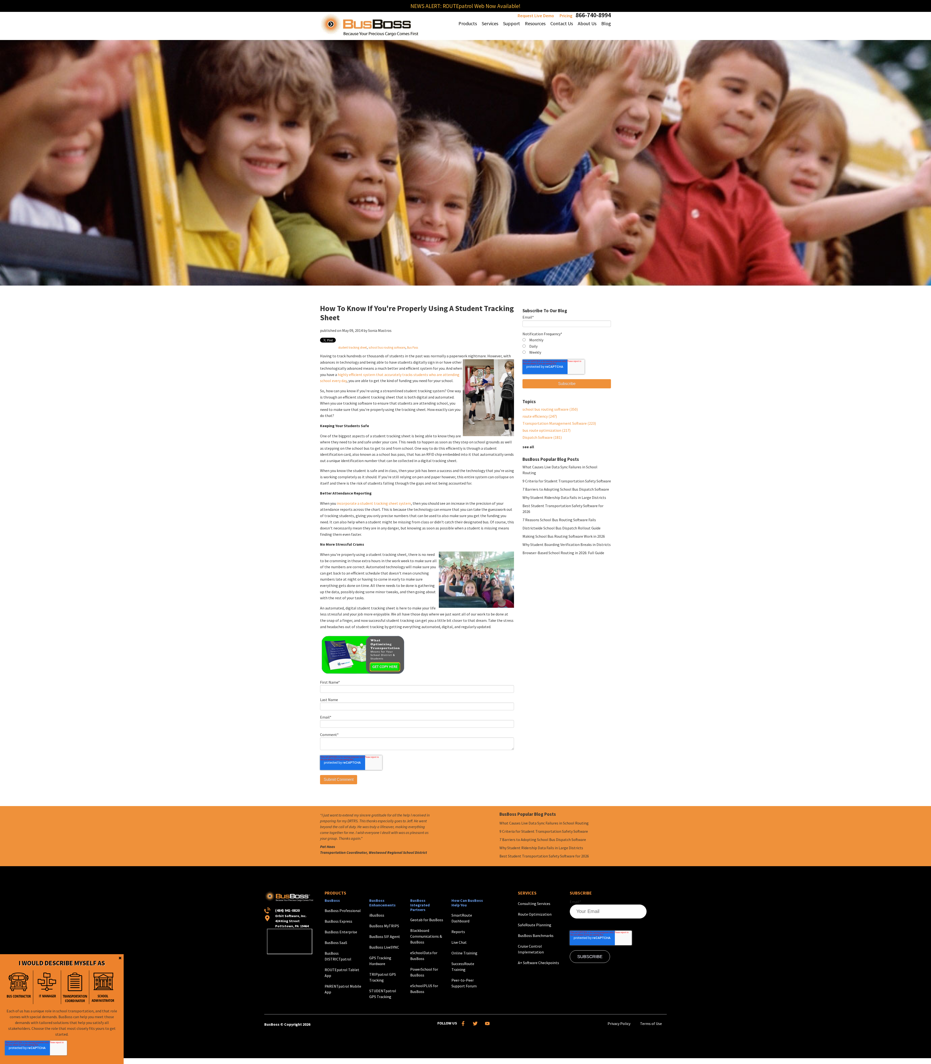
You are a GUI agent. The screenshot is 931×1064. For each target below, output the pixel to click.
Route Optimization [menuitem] (535, 914)
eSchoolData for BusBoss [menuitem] (423, 955)
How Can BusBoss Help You (467, 902)
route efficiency (539, 416)
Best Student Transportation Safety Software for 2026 (544, 856)
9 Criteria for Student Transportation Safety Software (566, 481)
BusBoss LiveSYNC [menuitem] (384, 947)
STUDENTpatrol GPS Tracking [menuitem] (382, 993)
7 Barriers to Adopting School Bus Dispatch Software (565, 489)
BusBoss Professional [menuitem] (343, 910)
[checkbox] (566, 346)
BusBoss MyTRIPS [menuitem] (384, 925)
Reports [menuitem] (458, 931)
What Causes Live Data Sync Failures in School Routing (544, 823)
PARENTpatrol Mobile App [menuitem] (343, 989)
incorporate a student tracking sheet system (374, 503)
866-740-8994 (593, 15)
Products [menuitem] (467, 23)
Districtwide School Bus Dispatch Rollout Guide (561, 528)
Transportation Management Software (559, 423)
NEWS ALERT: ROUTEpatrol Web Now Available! (465, 5)
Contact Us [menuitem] (561, 23)
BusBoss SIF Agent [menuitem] (384, 936)
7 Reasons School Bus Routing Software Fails (559, 519)
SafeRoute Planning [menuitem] (534, 924)
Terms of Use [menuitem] (651, 1023)
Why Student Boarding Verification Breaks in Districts (566, 544)
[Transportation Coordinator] (75, 987)
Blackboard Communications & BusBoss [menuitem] (426, 936)
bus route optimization (546, 430)
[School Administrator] (103, 987)
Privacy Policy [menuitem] (619, 1023)
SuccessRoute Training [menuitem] (462, 966)
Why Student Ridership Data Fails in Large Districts (564, 497)
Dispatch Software (542, 437)
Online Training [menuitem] (464, 953)
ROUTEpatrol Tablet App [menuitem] (342, 972)
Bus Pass (412, 347)
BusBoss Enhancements (382, 902)
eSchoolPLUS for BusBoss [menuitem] (424, 988)
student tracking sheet (352, 347)
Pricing (566, 15)
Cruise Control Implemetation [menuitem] (531, 949)
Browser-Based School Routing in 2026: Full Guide (563, 552)
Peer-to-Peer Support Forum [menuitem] (464, 983)
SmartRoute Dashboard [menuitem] (461, 918)
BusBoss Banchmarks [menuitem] (536, 935)
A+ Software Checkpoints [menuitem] (538, 962)
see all (528, 446)
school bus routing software (387, 347)
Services (527, 893)
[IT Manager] (47, 987)
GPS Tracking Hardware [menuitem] (380, 960)
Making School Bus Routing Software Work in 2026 (563, 536)
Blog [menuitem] (606, 23)
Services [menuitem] (490, 23)
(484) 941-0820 (287, 910)
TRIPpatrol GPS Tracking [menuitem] (382, 977)
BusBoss (332, 900)
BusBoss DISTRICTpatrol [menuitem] (338, 956)
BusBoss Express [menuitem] (338, 921)
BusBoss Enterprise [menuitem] (341, 931)
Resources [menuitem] (535, 23)
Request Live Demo (536, 15)
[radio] (566, 340)
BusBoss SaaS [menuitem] (336, 942)
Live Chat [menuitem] (459, 942)
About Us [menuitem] (587, 23)
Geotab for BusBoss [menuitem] (426, 919)
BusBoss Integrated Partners (420, 905)
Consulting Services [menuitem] (534, 903)
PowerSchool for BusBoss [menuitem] (424, 972)
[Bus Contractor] (19, 987)
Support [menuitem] (511, 23)
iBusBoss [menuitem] (376, 915)
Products (335, 893)
